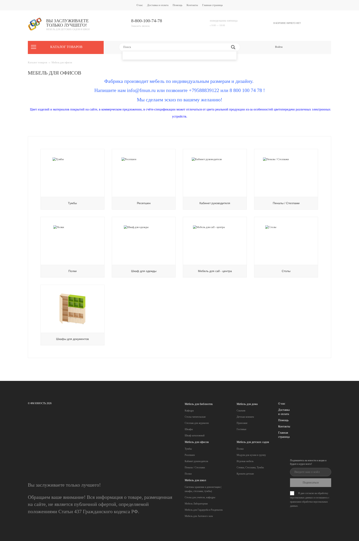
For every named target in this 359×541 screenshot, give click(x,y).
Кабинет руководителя (196, 461)
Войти (279, 46)
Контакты (192, 5)
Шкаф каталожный (194, 435)
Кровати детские (245, 473)
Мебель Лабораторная (196, 503)
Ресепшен (190, 455)
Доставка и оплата (157, 5)
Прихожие (242, 423)
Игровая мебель (245, 461)
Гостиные (241, 429)
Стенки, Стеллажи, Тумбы (250, 467)
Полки (188, 473)
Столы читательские (195, 416)
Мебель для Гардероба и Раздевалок (204, 509)
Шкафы (189, 429)
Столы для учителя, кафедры (200, 497)
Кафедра (189, 410)
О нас (139, 5)
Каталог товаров (38, 62)
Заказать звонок (140, 25)
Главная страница (212, 5)
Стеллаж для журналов (197, 423)
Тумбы (188, 448)
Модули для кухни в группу (251, 455)
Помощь (177, 5)
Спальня (241, 410)
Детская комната (245, 416)
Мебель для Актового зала (199, 516)
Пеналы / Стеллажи (195, 467)
